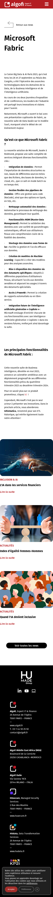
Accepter (11, 889)
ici (26, 394)
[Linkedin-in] (19, 691)
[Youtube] (26, 691)
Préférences (26, 889)
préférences (31, 883)
